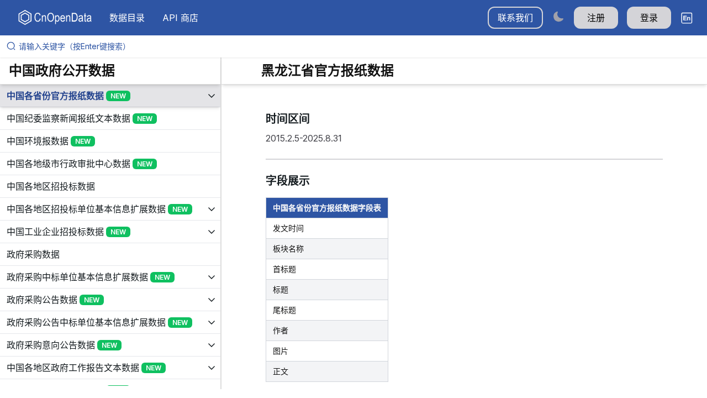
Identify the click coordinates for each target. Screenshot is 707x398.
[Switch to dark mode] (558, 16)
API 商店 (180, 17)
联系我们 (515, 17)
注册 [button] (596, 17)
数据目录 (127, 17)
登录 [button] (649, 17)
